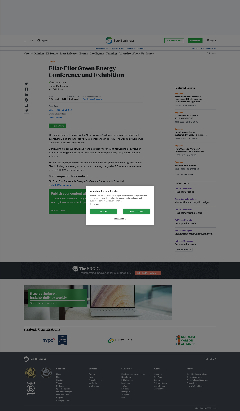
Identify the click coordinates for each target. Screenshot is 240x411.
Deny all (103, 211)
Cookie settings (120, 219)
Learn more (94, 204)
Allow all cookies (136, 211)
